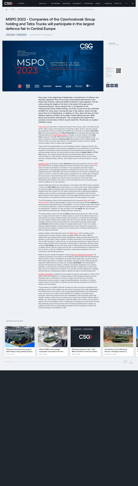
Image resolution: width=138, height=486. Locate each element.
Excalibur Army (43, 163)
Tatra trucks (42, 127)
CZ (133, 3)
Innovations (66, 3)
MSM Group (74, 233)
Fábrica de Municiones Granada (82, 255)
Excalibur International (45, 274)
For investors (88, 3)
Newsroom (108, 3)
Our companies (55, 3)
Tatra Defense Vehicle (60, 135)
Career (98, 3)
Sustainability (77, 3)
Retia (85, 200)
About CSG (42, 3)
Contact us (117, 3)
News (12, 9)
